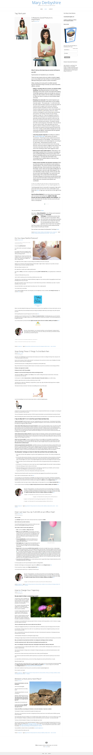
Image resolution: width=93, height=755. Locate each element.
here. (42, 210)
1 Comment (28, 673)
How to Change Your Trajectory (27, 590)
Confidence (42, 232)
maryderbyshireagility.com (69, 16)
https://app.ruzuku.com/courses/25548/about (34, 665)
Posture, (51, 232)
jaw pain (34, 346)
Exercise (46, 584)
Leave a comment (52, 233)
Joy (50, 584)
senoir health (47, 233)
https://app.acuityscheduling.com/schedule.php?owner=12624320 (30, 725)
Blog (46, 9)
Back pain (39, 233)
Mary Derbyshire (46, 2)
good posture (43, 233)
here (38, 190)
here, (44, 664)
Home (41, 9)
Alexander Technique (37, 232)
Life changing (53, 584)
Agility (26, 672)
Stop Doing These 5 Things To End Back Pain (32, 351)
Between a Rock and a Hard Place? (28, 679)
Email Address (67, 49)
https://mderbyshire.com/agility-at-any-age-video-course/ (31, 724)
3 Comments (26, 585)
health (45, 232)
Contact (51, 9)
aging (26, 505)
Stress (23, 585)
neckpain (48, 505)
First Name (66, 53)
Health (32, 346)
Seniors (49, 346)
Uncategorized (55, 232)
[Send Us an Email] (46, 743)
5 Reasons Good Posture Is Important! (41, 19)
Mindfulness (48, 232)
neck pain (37, 346)
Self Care (46, 346)
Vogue (46, 746)
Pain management (41, 346)
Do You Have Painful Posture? (26, 238)
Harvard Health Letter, (40, 136)
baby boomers (35, 505)
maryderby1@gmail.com (39, 727)
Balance (29, 346)
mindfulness (45, 505)
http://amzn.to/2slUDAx (32, 723)
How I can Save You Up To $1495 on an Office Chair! (35, 512)
